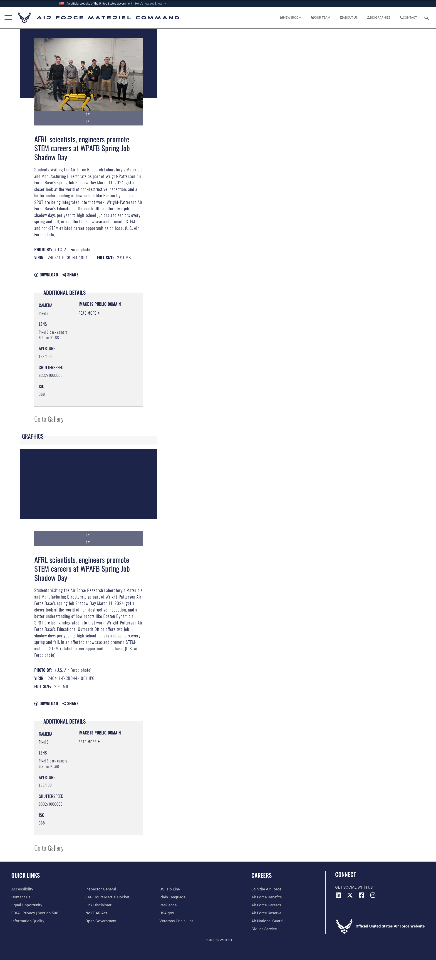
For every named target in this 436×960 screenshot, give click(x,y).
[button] (151, 3)
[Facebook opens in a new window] (361, 895)
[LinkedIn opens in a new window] (338, 895)
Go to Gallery (49, 419)
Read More (88, 313)
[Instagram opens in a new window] (373, 895)
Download (48, 275)
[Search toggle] (427, 17)
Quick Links (25, 875)
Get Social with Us (354, 887)
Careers (261, 875)
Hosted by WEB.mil (218, 940)
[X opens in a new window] (350, 895)
